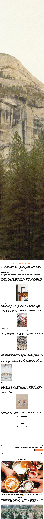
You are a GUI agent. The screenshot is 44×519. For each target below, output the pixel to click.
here (29, 362)
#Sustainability (24, 416)
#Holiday (18, 416)
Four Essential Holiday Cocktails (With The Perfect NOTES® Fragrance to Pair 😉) (22, 495)
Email (2, 433)
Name (2, 429)
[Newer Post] (42, 454)
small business (13, 334)
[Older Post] (2, 454)
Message (3, 438)
